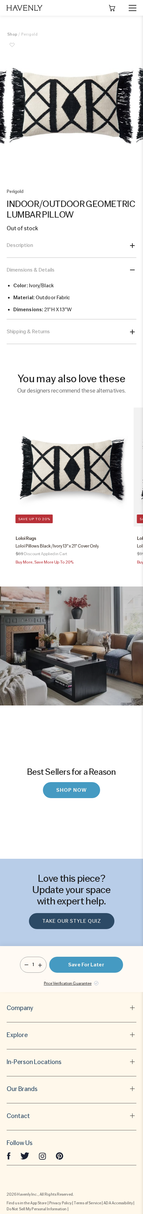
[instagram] (42, 1156)
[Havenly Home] (25, 8)
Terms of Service (87, 1203)
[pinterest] (59, 1156)
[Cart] (112, 8)
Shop (12, 34)
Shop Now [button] (71, 790)
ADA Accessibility (118, 1203)
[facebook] (9, 1156)
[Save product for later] (12, 49)
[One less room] (26, 964)
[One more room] (40, 965)
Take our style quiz (71, 921)
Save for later (86, 965)
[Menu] (129, 8)
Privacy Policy (60, 1203)
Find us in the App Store (27, 1203)
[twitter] (24, 1156)
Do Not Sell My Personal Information (37, 1209)
